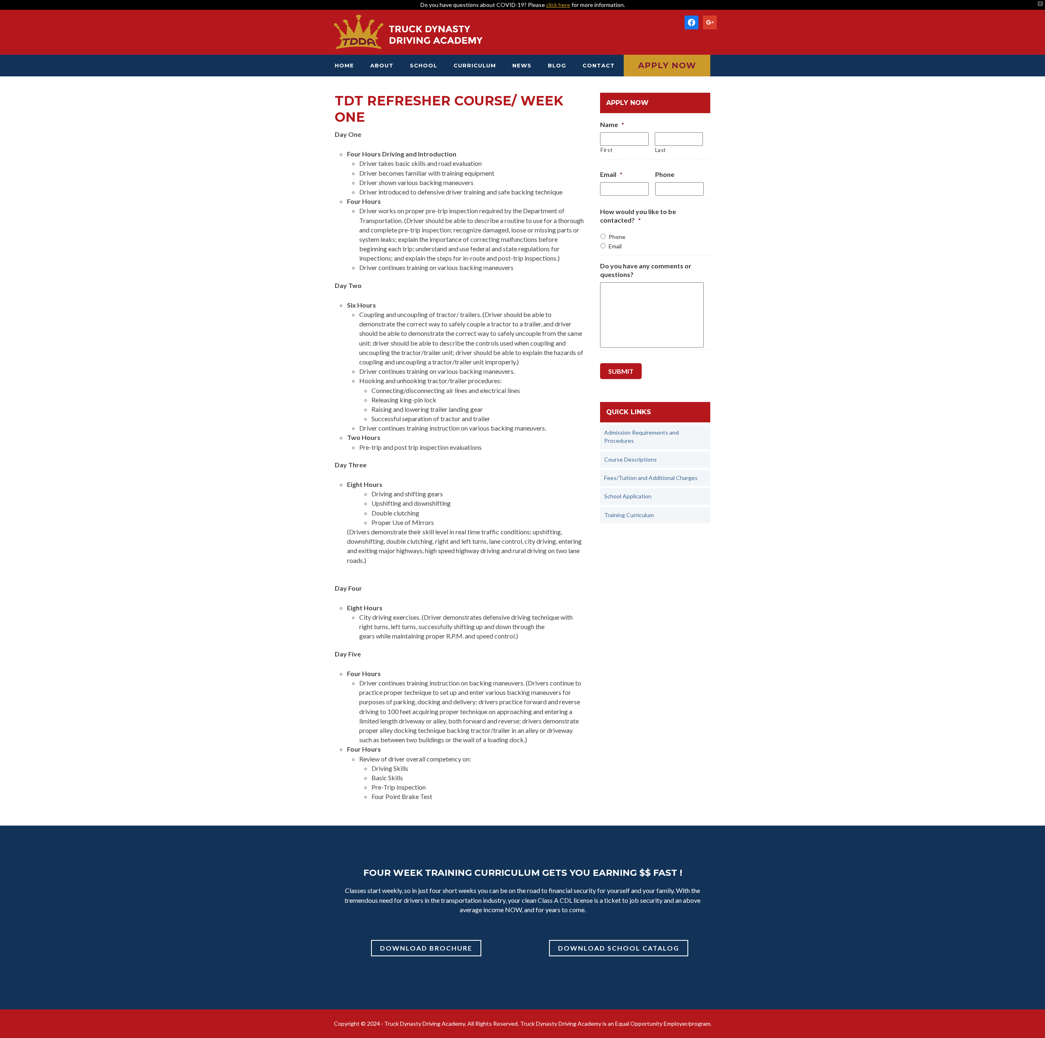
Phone (664, 174)
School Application (627, 496)
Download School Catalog (618, 948)
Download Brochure (426, 948)
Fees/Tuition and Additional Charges (651, 477)
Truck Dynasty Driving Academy (408, 32)
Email (611, 174)
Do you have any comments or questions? (645, 270)
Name (612, 124)
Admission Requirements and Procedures (641, 436)
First (606, 150)
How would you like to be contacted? (638, 216)
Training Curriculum (629, 514)
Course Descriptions (630, 459)
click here (558, 4)
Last (660, 150)
